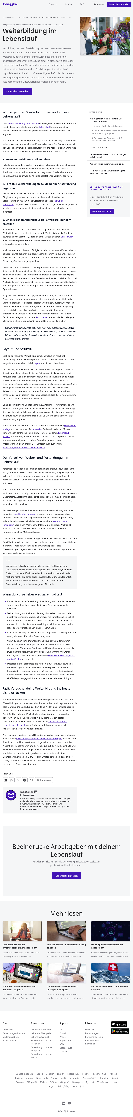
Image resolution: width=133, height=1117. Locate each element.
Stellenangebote (11, 1036)
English (60, 1073)
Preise (68, 4)
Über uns (89, 1029)
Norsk (54, 1078)
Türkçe (43, 1082)
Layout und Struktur (98, 147)
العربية (52, 1086)
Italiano (19, 1078)
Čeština (53, 1082)
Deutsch (50, 1073)
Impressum (65, 1040)
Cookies (63, 1051)
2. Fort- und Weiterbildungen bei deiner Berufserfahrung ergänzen (109, 132)
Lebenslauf (8, 18)
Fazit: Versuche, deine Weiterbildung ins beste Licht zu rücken (107, 172)
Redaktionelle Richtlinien (92, 1042)
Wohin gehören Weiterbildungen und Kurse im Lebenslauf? (106, 120)
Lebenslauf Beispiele (41, 1033)
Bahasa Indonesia (24, 1073)
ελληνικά (64, 1082)
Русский (90, 1082)
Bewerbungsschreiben (14, 1033)
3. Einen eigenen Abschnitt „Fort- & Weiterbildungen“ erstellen (107, 139)
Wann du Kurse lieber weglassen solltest (107, 164)
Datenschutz (65, 1047)
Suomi (115, 1078)
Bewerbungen (9, 1040)
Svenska (20, 1082)
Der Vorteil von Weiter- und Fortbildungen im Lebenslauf (108, 155)
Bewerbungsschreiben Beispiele (42, 1049)
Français (113, 1073)
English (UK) (73, 1073)
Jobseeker (70, 1111)
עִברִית (114, 1082)
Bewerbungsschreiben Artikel (42, 1056)
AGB (61, 1044)
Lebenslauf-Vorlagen (41, 1029)
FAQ (82, 4)
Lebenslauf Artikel (27, 18)
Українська (102, 1082)
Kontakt (63, 1033)
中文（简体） (64, 1086)
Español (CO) (99, 1073)
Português (74, 1078)
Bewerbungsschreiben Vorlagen (42, 1042)
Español (86, 1073)
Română (104, 1078)
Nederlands (42, 1078)
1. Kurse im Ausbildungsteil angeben (108, 126)
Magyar (29, 1078)
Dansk (39, 1073)
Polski (63, 1078)
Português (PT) (89, 1078)
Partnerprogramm (94, 1036)
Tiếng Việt (32, 1082)
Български (77, 1082)
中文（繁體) (78, 1086)
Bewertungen (92, 1033)
